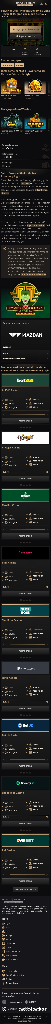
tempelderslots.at (19, 1016)
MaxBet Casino (11, 505)
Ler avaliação (37, 53)
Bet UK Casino (10, 735)
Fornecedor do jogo (10, 145)
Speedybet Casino (13, 792)
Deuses (19, 65)
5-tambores (7, 65)
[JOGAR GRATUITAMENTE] (12, 85)
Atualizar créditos (25, 53)
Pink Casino (9, 562)
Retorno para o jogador (11, 154)
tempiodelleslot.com (32, 1018)
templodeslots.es (15, 1018)
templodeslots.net (25, 1021)
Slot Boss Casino (12, 620)
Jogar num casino (35, 225)
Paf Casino (8, 850)
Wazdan (25, 183)
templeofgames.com (37, 1016)
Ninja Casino (9, 677)
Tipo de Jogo (7, 163)
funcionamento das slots (33, 274)
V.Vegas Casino (11, 447)
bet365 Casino (10, 390)
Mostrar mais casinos (25, 889)
